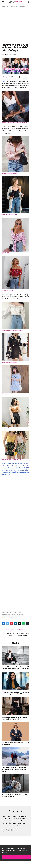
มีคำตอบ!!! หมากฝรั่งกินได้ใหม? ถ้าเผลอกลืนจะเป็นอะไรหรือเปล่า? (8, 633)
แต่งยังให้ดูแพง (5, 617)
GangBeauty (8, 54)
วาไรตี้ (19, 823)
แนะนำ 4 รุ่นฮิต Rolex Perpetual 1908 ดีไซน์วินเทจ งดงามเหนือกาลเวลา (15, 795)
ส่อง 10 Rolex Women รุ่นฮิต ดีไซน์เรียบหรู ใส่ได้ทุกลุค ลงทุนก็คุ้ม (15, 743)
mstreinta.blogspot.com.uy (9, 214)
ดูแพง (3, 612)
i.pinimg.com (5, 253)
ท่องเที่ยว (5, 823)
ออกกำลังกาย (12, 821)
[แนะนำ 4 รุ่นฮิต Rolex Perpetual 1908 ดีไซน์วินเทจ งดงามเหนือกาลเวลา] (15, 783)
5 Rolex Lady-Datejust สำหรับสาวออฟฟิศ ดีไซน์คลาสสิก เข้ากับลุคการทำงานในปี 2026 (15, 693)
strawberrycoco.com (7, 394)
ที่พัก (10, 823)
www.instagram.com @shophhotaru (12, 330)
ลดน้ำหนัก (6, 821)
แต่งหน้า (15, 818)
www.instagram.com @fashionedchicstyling (14, 123)
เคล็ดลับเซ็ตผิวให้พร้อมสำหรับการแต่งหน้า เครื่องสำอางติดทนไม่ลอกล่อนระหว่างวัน (23, 634)
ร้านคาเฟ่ (15, 823)
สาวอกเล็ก (9, 612)
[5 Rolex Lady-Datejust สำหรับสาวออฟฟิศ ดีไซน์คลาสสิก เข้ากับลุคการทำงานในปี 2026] (15, 681)
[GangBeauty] (15, 2)
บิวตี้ (26, 816)
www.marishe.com (7, 428)
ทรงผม (5, 818)
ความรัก (24, 823)
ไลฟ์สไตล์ (18, 825)
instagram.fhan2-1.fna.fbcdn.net (11, 460)
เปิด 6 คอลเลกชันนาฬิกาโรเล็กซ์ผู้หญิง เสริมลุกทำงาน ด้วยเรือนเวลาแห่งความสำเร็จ (14, 718)
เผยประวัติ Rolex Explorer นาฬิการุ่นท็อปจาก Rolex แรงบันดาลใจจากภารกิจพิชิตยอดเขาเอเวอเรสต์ (14, 769)
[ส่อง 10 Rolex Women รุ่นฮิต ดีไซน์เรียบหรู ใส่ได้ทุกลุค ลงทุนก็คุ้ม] (15, 731)
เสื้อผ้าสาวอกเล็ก (6, 614)
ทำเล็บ (19, 818)
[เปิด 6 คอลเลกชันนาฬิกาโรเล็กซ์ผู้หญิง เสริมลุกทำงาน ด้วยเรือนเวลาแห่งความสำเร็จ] (15, 706)
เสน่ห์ (20, 612)
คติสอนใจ (12, 825)
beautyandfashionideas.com (10, 173)
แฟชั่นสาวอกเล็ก (14, 617)
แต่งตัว (13, 614)
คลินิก (9, 816)
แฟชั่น (10, 818)
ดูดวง (18, 821)
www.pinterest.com (7, 290)
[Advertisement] (15, 25)
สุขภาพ (24, 818)
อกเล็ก (15, 612)
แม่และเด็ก (14, 816)
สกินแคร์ (4, 816)
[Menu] (3, 2)
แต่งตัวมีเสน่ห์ (20, 614)
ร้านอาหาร (23, 821)
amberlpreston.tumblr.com (9, 362)
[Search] (28, 2)
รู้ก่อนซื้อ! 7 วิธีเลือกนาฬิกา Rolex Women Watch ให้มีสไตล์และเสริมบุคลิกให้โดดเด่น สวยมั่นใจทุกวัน (15, 668)
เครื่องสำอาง (21, 816)
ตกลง (16, 857)
